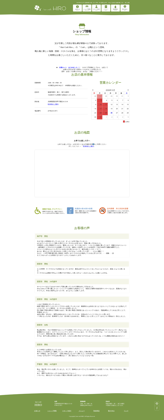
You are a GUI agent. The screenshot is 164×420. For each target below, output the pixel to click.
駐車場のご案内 (53, 104)
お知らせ (77, 10)
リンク (126, 411)
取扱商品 (115, 10)
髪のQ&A (124, 10)
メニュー (105, 10)
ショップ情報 (87, 10)
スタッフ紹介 (96, 10)
